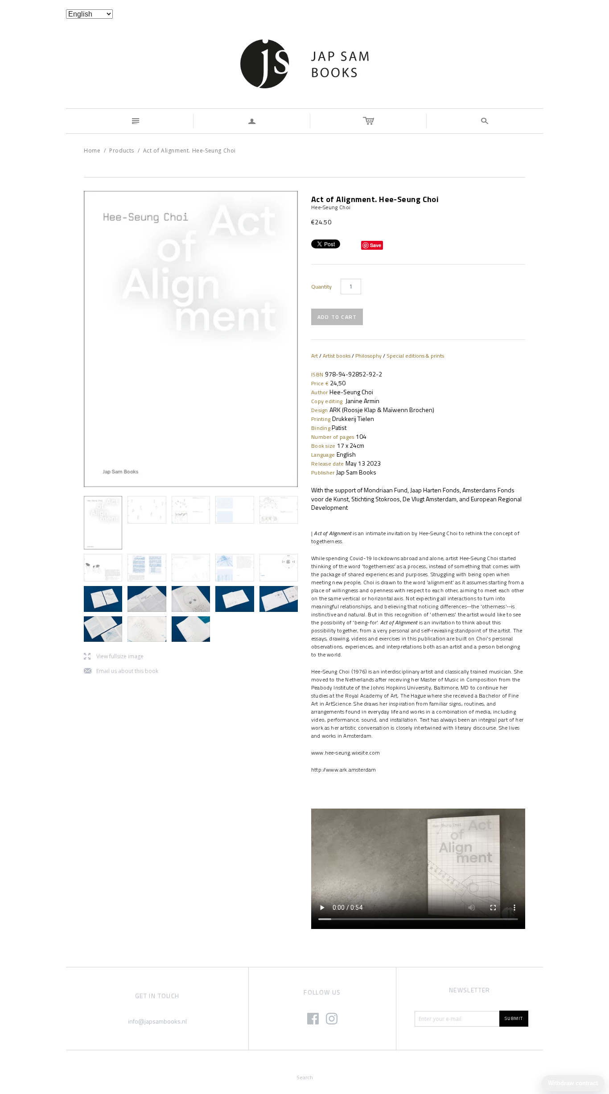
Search (304, 1077)
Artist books (336, 355)
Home (92, 150)
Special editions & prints (415, 355)
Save (375, 245)
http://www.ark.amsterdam (343, 769)
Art (314, 355)
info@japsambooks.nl (157, 1021)
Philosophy (368, 355)
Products (121, 150)
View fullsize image (114, 657)
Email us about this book (121, 671)
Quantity (321, 287)
